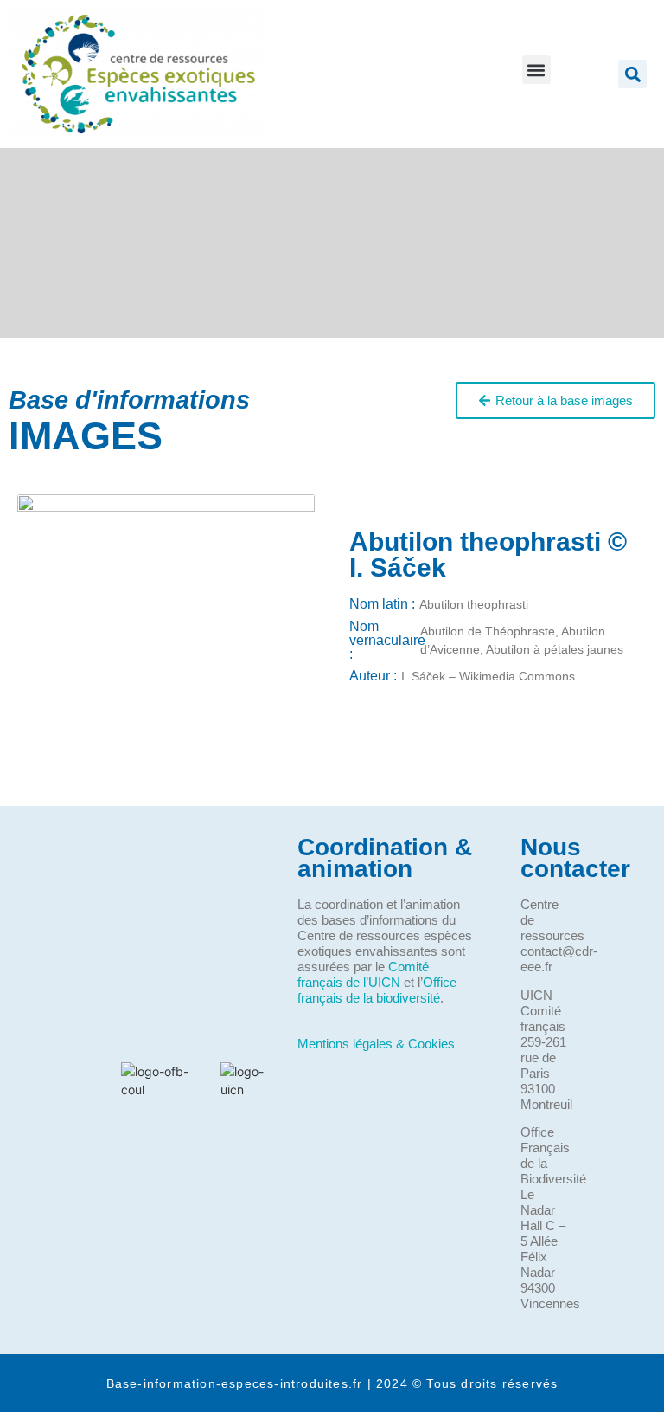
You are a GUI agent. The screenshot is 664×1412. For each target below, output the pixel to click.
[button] (536, 69)
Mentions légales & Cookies (376, 1043)
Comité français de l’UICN (363, 974)
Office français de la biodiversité (376, 990)
